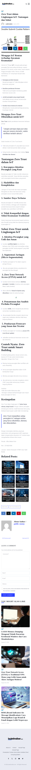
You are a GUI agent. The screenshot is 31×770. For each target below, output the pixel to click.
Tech (2, 10)
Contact (14, 747)
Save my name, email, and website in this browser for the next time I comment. (16, 589)
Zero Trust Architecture (15, 506)
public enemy (9, 24)
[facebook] (5, 48)
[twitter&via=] (10, 48)
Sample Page (21, 747)
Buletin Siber (4, 506)
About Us (8, 747)
